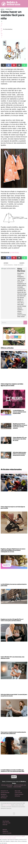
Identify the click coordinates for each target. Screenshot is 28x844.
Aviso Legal (21, 836)
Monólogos (4, 797)
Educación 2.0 (4, 791)
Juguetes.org (4, 796)
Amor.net (5, 824)
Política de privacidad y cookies (8, 838)
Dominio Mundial (5, 792)
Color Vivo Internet (7, 804)
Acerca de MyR (17, 786)
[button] (14, 813)
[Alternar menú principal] (25, 3)
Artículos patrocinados (7, 785)
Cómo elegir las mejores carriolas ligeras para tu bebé (12, 384)
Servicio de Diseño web (20, 785)
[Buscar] (25, 322)
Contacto (9, 786)
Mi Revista (17, 796)
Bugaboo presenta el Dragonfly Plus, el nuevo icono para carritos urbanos (20, 426)
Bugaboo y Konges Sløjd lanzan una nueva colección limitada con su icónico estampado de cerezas (13, 550)
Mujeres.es (5, 831)
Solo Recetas (6, 821)
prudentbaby (14, 252)
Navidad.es (3, 794)
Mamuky (5, 829)
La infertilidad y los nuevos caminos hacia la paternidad (19, 412)
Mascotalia (17, 791)
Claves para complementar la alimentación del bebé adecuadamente (13, 732)
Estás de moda (6, 823)
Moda (2, 9)
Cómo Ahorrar (18, 792)
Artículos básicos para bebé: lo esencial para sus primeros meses (19, 454)
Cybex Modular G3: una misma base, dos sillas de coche (20, 439)
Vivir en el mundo (7, 833)
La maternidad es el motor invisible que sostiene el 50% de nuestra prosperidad (12, 770)
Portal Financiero (19, 794)
